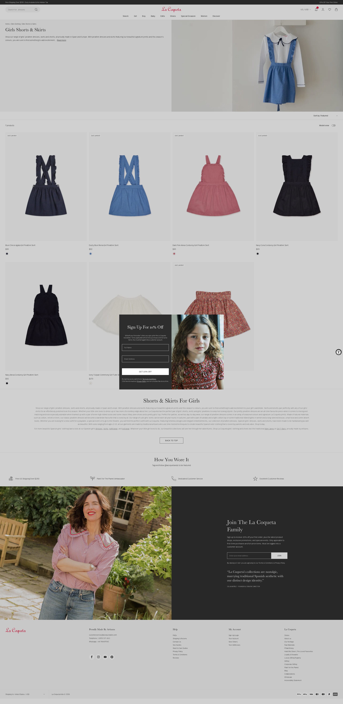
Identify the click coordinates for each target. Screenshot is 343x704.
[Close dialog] (220, 318)
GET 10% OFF (145, 371)
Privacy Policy (141, 381)
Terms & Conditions (149, 379)
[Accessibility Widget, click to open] (339, 352)
